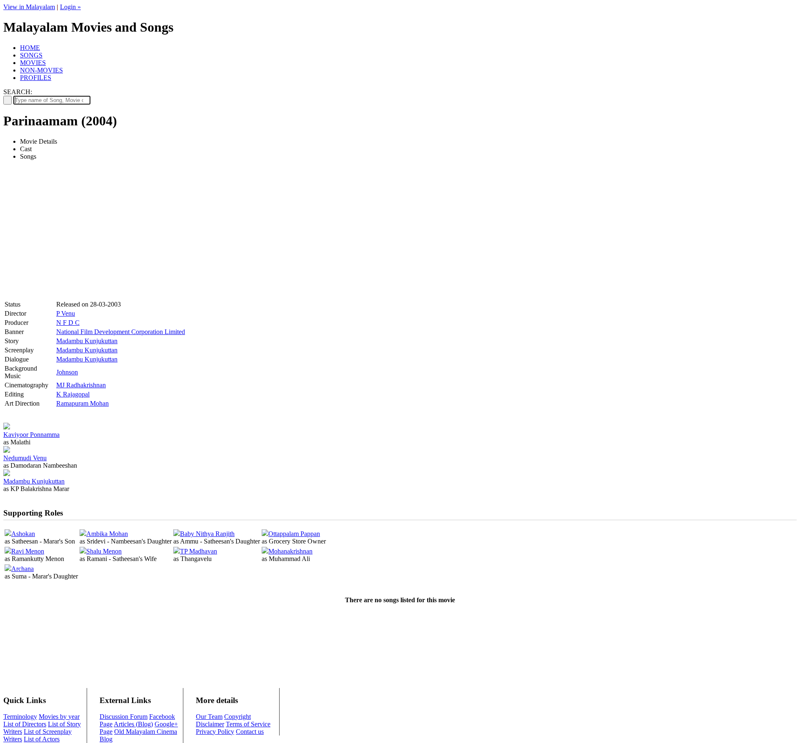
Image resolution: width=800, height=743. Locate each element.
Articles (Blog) (133, 724)
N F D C (68, 322)
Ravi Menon (27, 551)
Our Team (209, 716)
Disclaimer (210, 724)
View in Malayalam (29, 6)
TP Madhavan (198, 551)
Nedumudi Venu (25, 457)
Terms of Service (248, 724)
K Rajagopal (73, 394)
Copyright (237, 716)
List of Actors (42, 739)
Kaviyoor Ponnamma (31, 434)
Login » (70, 6)
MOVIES (33, 62)
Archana (22, 568)
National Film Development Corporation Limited (120, 331)
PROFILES (35, 77)
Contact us (250, 731)
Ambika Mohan (107, 533)
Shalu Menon (104, 551)
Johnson (67, 372)
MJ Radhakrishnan (81, 385)
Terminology (20, 716)
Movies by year (59, 716)
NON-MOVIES (41, 70)
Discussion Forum (124, 716)
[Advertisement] (73, 239)
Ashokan (23, 533)
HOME (30, 47)
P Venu (65, 313)
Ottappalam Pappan (294, 533)
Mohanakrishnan (290, 551)
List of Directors (24, 724)
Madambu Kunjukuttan (87, 340)
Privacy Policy (215, 731)
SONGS (31, 55)
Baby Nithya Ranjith (207, 533)
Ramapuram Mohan (82, 403)
